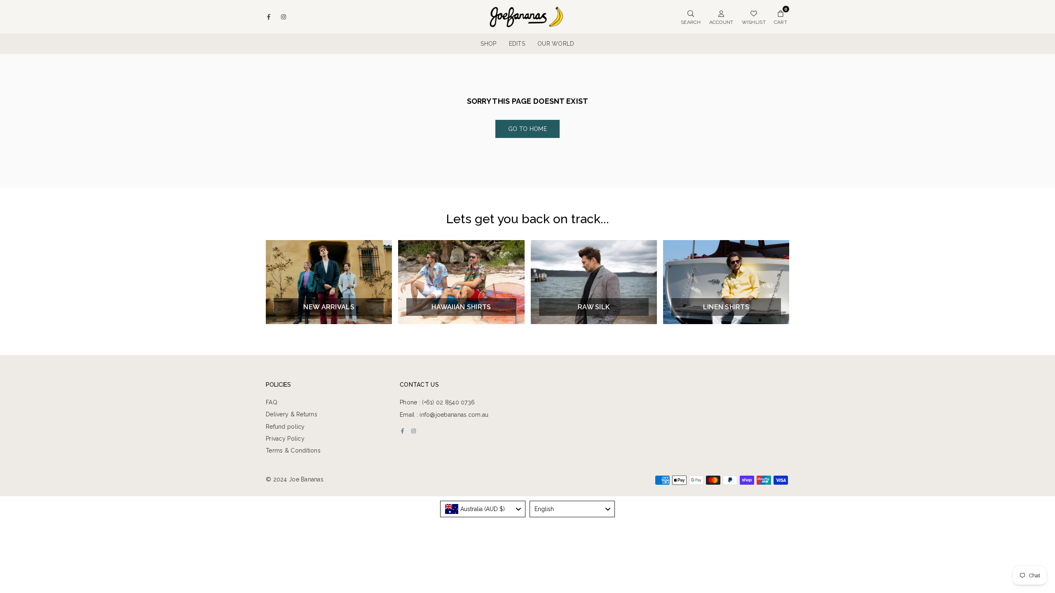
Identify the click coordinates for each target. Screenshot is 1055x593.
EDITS (517, 43)
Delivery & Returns (291, 414)
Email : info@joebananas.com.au (444, 415)
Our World (555, 43)
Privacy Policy (285, 438)
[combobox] (482, 509)
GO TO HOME (527, 129)
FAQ (271, 402)
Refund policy (285, 426)
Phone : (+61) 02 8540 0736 (437, 402)
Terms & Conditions (293, 450)
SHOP (488, 43)
